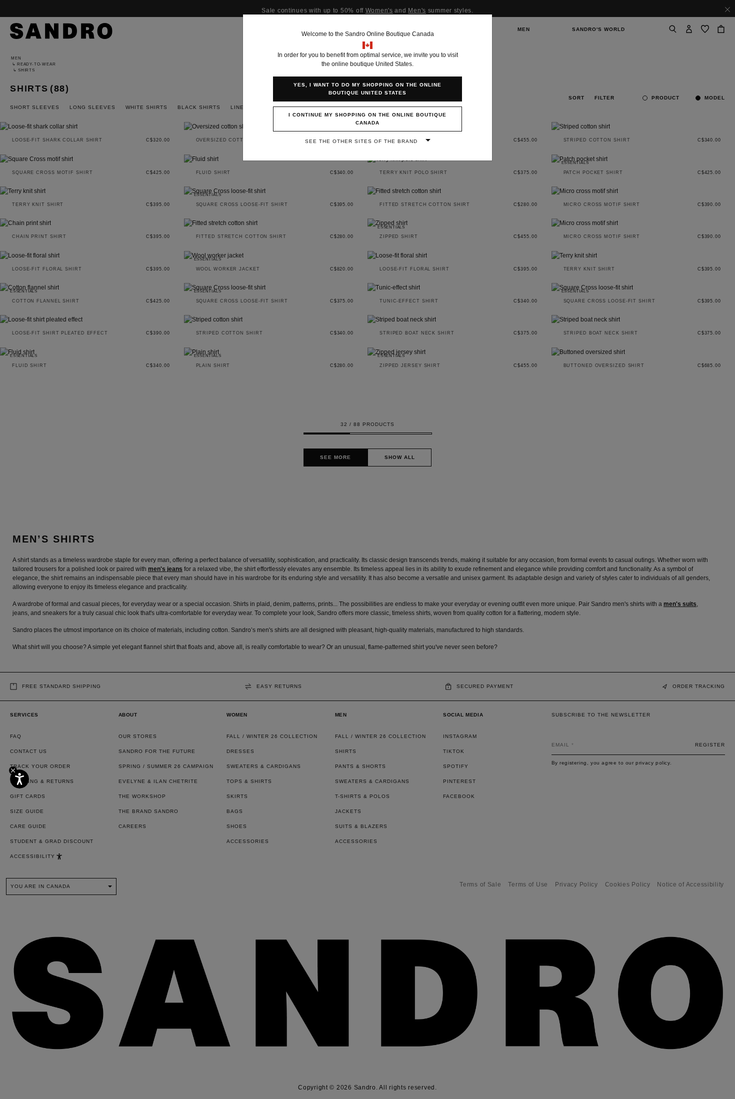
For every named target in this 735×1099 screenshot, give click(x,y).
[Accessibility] (19, 779)
